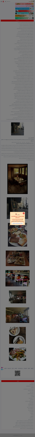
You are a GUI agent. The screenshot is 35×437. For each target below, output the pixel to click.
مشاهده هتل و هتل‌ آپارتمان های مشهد (17, 223)
